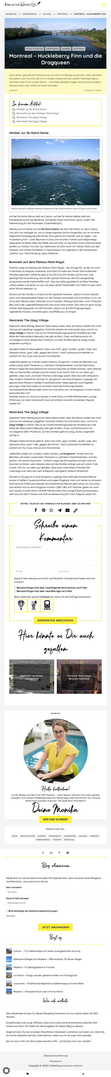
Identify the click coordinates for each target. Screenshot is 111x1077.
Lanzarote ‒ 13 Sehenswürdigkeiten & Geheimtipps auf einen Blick (48, 983)
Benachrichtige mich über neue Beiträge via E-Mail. (44, 591)
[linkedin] (51, 852)
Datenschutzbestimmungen (42, 911)
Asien (14, 836)
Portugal (69, 840)
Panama (57, 840)
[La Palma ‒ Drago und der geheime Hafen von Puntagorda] (9, 975)
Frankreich (55, 836)
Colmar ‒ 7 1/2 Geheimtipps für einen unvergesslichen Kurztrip (46, 951)
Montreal (62, 14)
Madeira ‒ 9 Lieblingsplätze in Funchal (33, 967)
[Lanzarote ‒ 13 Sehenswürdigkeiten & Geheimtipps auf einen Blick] (9, 983)
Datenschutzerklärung (55, 1055)
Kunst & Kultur (34, 49)
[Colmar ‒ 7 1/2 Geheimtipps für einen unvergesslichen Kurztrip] (9, 951)
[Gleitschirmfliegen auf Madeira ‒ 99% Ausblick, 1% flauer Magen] (9, 959)
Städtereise (52, 49)
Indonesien (70, 836)
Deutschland (28, 836)
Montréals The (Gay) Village (31, 117)
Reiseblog (11, 14)
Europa (42, 836)
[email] (67, 852)
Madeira (94, 836)
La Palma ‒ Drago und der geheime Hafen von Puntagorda (45, 975)
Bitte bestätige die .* (33, 911)
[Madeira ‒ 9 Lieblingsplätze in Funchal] (9, 967)
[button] (36, 510)
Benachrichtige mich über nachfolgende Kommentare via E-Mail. (52, 587)
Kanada (47, 14)
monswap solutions (71, 1065)
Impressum (55, 1061)
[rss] (59, 852)
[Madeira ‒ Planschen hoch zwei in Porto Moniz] (9, 991)
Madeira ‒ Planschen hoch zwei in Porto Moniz (38, 991)
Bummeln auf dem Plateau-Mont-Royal (37, 113)
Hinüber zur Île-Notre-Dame (31, 109)
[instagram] (43, 852)
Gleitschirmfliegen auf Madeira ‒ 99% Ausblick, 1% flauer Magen (47, 959)
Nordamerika (30, 14)
